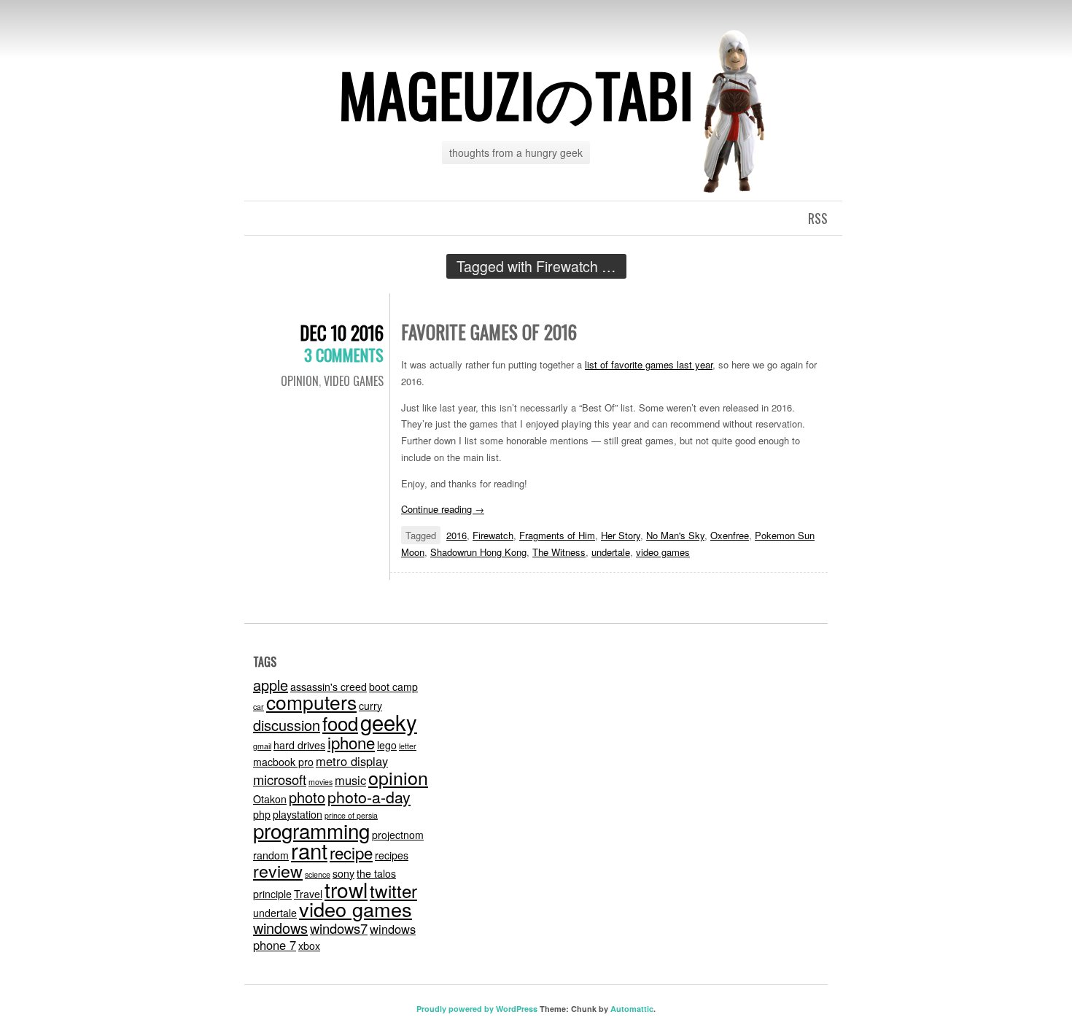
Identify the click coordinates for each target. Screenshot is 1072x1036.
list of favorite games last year (648, 364)
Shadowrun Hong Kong (478, 552)
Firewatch (493, 535)
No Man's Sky (675, 535)
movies (320, 781)
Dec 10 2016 (342, 332)
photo (307, 797)
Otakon (270, 799)
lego (387, 745)
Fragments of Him (557, 535)
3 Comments (344, 354)
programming (311, 830)
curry (370, 705)
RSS (818, 218)
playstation (297, 814)
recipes (391, 855)
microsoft (279, 779)
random (271, 855)
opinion (398, 777)
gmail (262, 746)
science (317, 874)
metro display (352, 761)
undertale (610, 552)
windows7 (339, 928)
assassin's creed (328, 686)
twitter (393, 890)
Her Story (620, 535)
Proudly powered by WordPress (476, 1008)
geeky (388, 721)
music (350, 780)
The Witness (559, 552)
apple (270, 684)
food (340, 722)
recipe (351, 852)
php (262, 814)
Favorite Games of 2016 (489, 331)
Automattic (631, 1008)
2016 (456, 535)
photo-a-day (369, 796)
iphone (351, 742)
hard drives (299, 745)
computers (311, 702)
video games (354, 381)
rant (309, 850)
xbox (309, 945)
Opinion (300, 381)
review (278, 870)
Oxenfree (729, 535)
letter (407, 746)
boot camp (393, 686)
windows (280, 927)
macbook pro (283, 761)
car (258, 706)
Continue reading (442, 509)
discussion (286, 724)
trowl (346, 889)
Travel (308, 893)
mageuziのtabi (516, 94)
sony (343, 873)
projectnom (398, 834)
